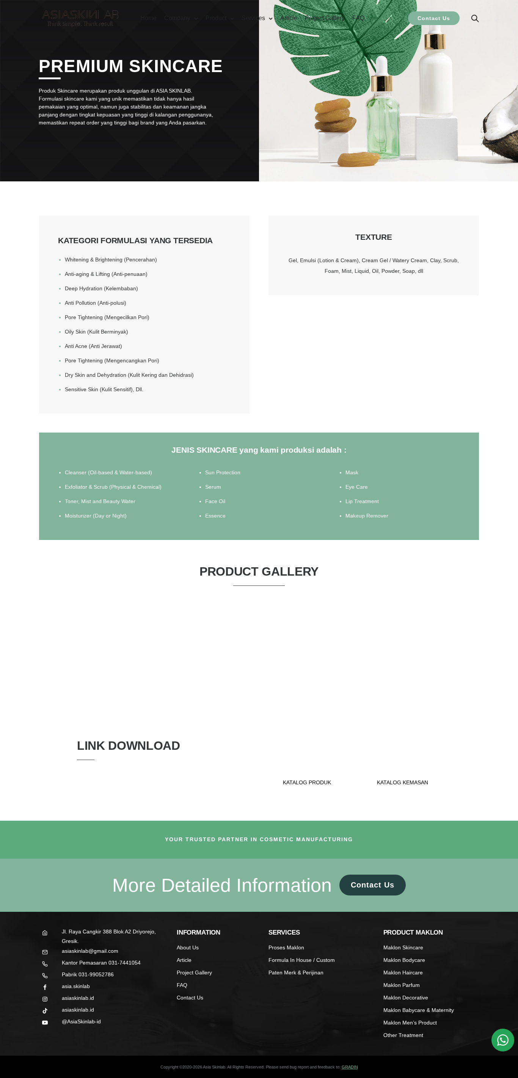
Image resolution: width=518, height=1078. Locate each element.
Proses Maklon (286, 947)
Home (148, 18)
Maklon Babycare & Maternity (418, 1010)
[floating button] (502, 1040)
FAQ (358, 18)
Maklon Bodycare (404, 960)
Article (288, 18)
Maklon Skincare (403, 947)
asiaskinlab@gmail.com (90, 951)
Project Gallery (325, 18)
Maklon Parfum (401, 985)
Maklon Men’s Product (410, 1023)
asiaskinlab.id (78, 998)
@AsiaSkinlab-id (81, 1021)
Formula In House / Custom (301, 960)
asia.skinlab (76, 986)
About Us (188, 947)
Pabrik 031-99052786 (88, 974)
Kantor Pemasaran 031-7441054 (101, 963)
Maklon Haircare (403, 972)
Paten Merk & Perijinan (295, 972)
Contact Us (434, 18)
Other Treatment (403, 1035)
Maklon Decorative (405, 998)
